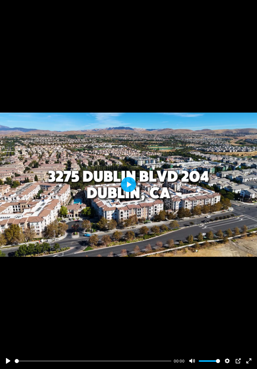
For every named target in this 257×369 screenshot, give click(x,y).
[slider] (93, 361)
